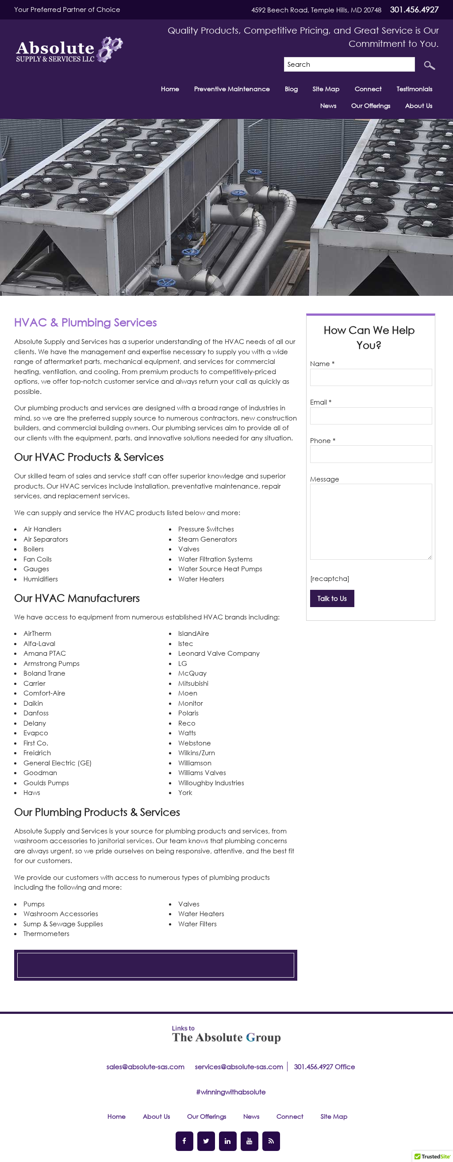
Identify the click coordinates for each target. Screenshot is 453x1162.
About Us (418, 105)
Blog (291, 88)
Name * (322, 363)
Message (324, 478)
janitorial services (125, 840)
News (328, 105)
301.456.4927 (414, 9)
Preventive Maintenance (232, 88)
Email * (320, 402)
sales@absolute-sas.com (145, 1066)
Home (170, 88)
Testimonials (414, 88)
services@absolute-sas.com (239, 1066)
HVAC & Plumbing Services (85, 322)
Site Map (326, 88)
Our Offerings (370, 105)
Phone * (322, 440)
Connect (368, 88)
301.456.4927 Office (324, 1066)
